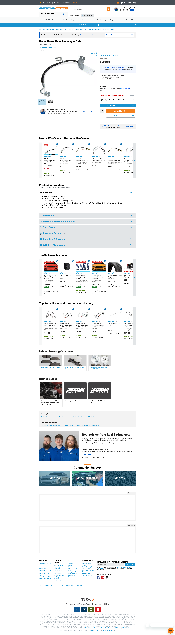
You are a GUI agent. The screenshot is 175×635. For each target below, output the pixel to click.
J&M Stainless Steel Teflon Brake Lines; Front (99, 160)
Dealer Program (72, 573)
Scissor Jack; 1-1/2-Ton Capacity (131, 276)
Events (41, 565)
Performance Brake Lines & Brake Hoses (87, 425)
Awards (70, 565)
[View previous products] (40, 160)
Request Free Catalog (45, 577)
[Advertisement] (87, 507)
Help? (133, 105)
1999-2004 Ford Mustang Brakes (73, 29)
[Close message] (135, 24)
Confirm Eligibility (107, 79)
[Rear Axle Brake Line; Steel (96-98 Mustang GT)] (115, 314)
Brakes (59, 20)
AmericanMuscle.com (53, 8)
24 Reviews (114, 55)
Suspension (113, 20)
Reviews (70, 577)
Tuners (121, 20)
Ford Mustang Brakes (65, 417)
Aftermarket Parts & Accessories (50, 425)
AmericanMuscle (72, 604)
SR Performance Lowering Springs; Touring (82, 278)
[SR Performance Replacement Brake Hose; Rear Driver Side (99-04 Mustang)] (67, 149)
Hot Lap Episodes (44, 567)
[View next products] (134, 160)
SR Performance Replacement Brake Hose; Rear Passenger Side (50, 162)
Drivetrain (66, 20)
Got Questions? (58, 570)
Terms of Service (107, 630)
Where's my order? (59, 565)
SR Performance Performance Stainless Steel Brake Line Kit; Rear (131, 161)
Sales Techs (71, 575)
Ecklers (106, 604)
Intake (93, 20)
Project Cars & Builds (45, 563)
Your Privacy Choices (113, 628)
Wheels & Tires (130, 20)
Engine (73, 20)
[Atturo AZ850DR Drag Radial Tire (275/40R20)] (67, 266)
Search (108, 9)
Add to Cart (122, 111)
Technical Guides (44, 573)
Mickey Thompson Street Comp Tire (115, 277)
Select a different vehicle (108, 105)
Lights (106, 20)
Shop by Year (43, 568)
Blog (40, 575)
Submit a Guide (72, 568)
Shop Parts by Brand (45, 570)
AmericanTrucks (84, 604)
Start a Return (57, 567)
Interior (99, 20)
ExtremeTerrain (97, 604)
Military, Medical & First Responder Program (59, 577)
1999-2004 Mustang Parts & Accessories (51, 29)
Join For (129, 126)
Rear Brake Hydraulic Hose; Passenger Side (82, 161)
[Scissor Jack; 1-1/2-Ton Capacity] (131, 266)
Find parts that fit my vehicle (48, 47)
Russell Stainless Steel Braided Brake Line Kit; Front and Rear (50, 327)
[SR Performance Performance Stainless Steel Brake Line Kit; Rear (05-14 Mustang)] (99, 314)
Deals (41, 20)
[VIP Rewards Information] (130, 88)
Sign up (130, 564)
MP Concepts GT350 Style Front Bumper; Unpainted (50, 278)
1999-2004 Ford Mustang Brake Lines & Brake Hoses (99, 29)
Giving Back (71, 567)
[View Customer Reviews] (105, 55)
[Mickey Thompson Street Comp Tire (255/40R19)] (115, 266)
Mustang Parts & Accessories (49, 417)
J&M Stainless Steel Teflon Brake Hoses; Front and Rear (130, 327)
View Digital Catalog (45, 578)
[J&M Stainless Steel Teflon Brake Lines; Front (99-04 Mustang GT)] (99, 149)
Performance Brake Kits (68, 425)
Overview (70, 563)
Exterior (87, 20)
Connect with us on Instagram (107, 577)
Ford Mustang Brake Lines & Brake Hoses (85, 417)
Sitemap (88, 628)
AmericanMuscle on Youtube (102, 577)
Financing (42, 572)
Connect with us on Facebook (98, 577)
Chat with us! (57, 573)
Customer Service (59, 572)
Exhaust (80, 20)
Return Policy (57, 568)
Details (74, 3)
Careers (70, 570)
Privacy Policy (121, 567)
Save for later (120, 116)
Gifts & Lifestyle (50, 20)
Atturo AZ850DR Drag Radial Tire (66, 277)
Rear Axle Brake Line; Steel (114, 325)
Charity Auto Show (73, 572)
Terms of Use (57, 580)
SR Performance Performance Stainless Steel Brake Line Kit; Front (67, 326)
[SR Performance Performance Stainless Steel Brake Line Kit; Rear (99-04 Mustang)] (131, 149)
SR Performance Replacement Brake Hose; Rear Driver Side (66, 161)
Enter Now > (95, 24)
